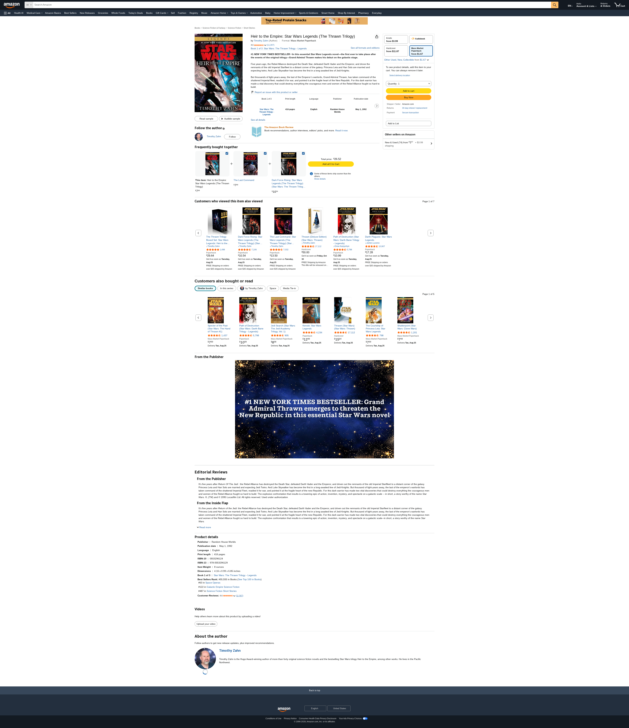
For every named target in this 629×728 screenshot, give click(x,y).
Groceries (103, 13)
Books (149, 13)
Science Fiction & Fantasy (213, 28)
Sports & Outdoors (308, 13)
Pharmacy (363, 13)
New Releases (87, 13)
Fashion (182, 13)
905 (287, 335)
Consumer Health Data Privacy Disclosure (317, 718)
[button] (7, 13)
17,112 (351, 332)
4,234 (319, 332)
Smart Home (327, 13)
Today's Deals (135, 13)
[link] (250, 163)
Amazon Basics (53, 13)
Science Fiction (234, 28)
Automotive (256, 13)
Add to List (393, 123)
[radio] (396, 39)
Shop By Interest (346, 13)
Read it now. (341, 130)
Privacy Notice (290, 718)
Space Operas (212, 582)
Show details (320, 179)
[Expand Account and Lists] (596, 6)
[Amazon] (12, 5)
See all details (258, 120)
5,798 (256, 335)
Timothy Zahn (261, 40)
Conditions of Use (273, 718)
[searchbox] (292, 5)
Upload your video (206, 624)
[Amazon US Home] (284, 709)
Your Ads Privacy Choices (350, 718)
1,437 (224, 335)
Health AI (18, 13)
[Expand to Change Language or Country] (572, 6)
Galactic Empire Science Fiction (223, 587)
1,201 (414, 332)
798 (381, 335)
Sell (173, 13)
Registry (194, 13)
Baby (267, 13)
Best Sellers (70, 13)
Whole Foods (118, 13)
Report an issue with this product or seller (276, 92)
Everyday (377, 13)
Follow (232, 136)
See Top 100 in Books (249, 579)
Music (204, 13)
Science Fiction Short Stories (222, 591)
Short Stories (249, 28)
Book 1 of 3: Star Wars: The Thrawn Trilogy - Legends (279, 48)
